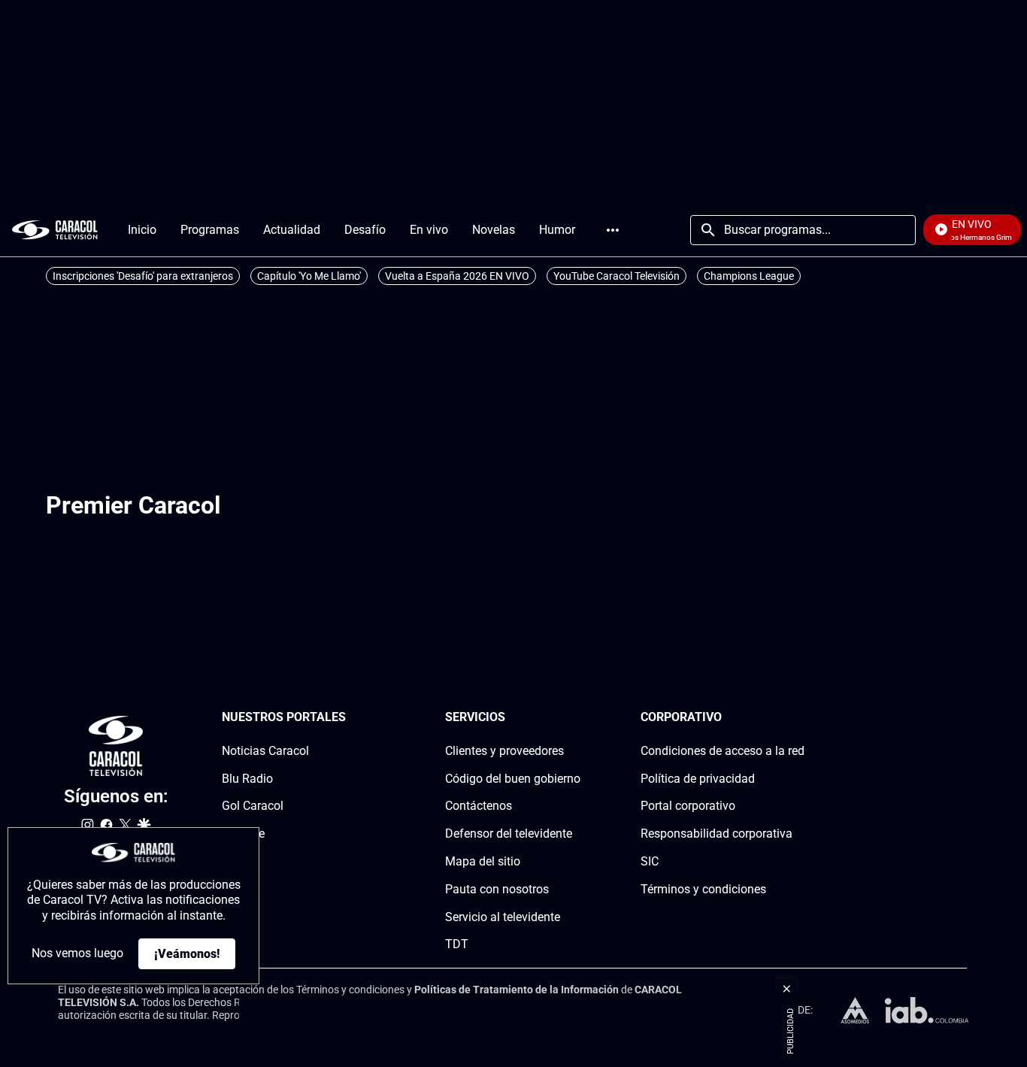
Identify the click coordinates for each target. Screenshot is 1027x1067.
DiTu (234, 861)
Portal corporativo (688, 806)
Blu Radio (247, 778)
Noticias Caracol (265, 751)
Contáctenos (478, 806)
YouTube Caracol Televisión (616, 276)
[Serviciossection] (575, 718)
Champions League (749, 276)
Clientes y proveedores (504, 751)
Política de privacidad (698, 778)
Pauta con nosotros (497, 889)
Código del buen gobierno (512, 778)
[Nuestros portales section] (350, 718)
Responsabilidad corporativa (716, 833)
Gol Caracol (252, 806)
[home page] (55, 229)
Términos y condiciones (703, 889)
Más (612, 230)
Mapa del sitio (482, 861)
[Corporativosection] (799, 718)
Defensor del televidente (508, 833)
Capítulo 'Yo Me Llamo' (309, 276)
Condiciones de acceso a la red (722, 751)
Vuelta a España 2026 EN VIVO (457, 276)
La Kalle (243, 833)
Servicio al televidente (502, 917)
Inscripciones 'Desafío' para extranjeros (143, 276)
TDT (456, 944)
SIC (650, 861)
